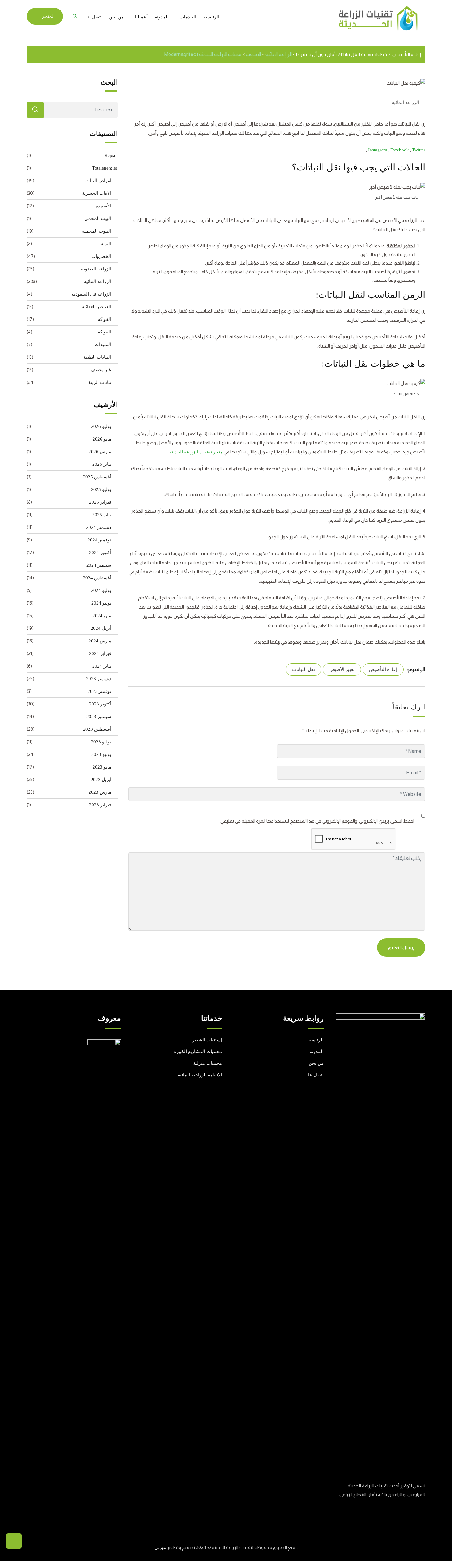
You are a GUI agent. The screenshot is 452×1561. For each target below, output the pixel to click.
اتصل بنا (94, 17)
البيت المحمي (97, 218)
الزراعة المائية (405, 102)
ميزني (160, 1547)
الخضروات (101, 256)
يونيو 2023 (101, 754)
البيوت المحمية (96, 231)
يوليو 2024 (101, 590)
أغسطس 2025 (97, 476)
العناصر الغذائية (96, 306)
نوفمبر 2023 (99, 691)
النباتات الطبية (97, 357)
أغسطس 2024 (97, 577)
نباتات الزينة (99, 382)
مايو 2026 (102, 439)
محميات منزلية (207, 1063)
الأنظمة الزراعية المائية (200, 1074)
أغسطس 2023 (97, 729)
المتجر (48, 16)
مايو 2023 (102, 767)
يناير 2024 (101, 666)
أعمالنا (141, 17)
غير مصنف (101, 369)
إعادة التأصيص (383, 669)
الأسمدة (103, 205)
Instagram (378, 149)
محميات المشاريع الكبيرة (198, 1051)
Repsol (111, 155)
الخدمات (188, 17)
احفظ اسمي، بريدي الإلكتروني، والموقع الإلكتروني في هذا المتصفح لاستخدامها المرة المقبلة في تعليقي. (317, 821)
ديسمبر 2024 (98, 527)
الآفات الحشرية (96, 193)
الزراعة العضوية (96, 268)
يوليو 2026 (101, 426)
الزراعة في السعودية (91, 294)
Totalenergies (105, 168)
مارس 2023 (100, 792)
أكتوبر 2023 (100, 703)
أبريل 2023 (101, 779)
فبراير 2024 (100, 653)
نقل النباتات (303, 669)
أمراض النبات (98, 180)
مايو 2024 (102, 615)
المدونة (162, 17)
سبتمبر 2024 (98, 565)
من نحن (116, 17)
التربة (106, 243)
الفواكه (104, 319)
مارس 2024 (100, 640)
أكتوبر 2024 (100, 552)
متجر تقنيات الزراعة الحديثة (196, 451)
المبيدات (103, 344)
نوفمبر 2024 (99, 539)
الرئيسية (211, 17)
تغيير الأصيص (342, 669)
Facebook (400, 149)
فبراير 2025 (100, 502)
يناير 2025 (101, 514)
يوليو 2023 (101, 741)
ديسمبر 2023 (98, 678)
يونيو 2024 (101, 603)
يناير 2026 (101, 464)
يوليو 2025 (101, 489)
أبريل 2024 (101, 628)
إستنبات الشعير (207, 1039)
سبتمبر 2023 (98, 716)
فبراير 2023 (100, 804)
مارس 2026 (100, 451)
